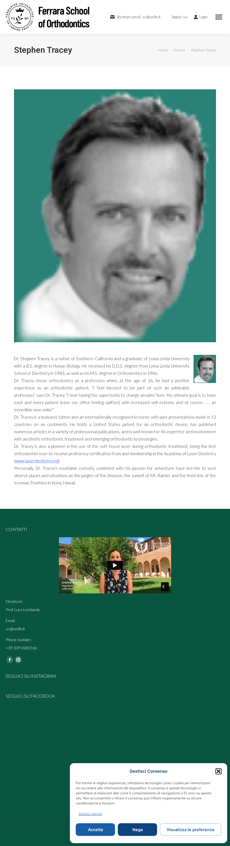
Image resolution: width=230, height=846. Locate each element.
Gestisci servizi (90, 814)
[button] (218, 771)
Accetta (95, 829)
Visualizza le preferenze (191, 829)
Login (203, 17)
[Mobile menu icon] (218, 17)
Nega (137, 829)
